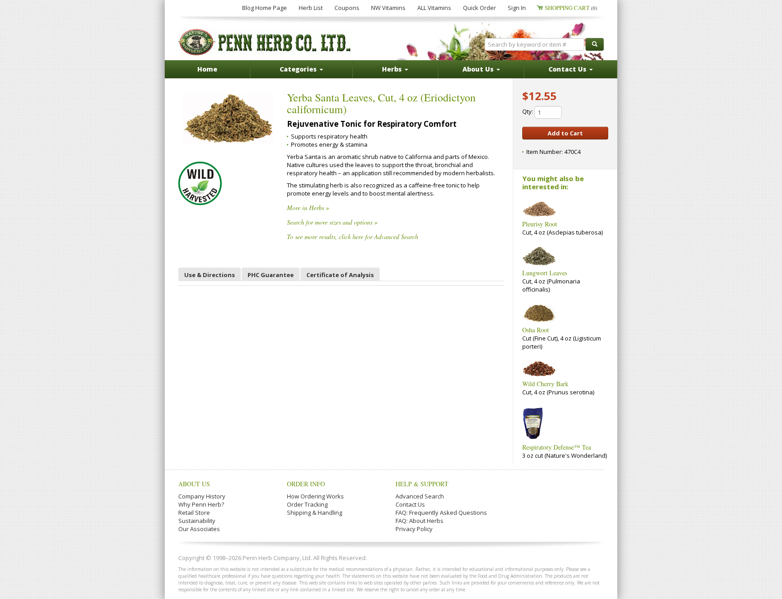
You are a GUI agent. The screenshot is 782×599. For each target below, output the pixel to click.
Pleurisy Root (539, 224)
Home (207, 69)
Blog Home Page (264, 8)
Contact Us (410, 504)
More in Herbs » (308, 207)
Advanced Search (420, 496)
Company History (201, 496)
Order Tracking (307, 504)
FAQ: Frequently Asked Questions (441, 512)
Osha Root (535, 330)
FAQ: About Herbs (419, 521)
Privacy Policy (414, 529)
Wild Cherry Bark (545, 383)
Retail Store (194, 512)
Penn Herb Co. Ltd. (265, 42)
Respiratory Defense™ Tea (556, 447)
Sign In (517, 8)
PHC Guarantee (271, 275)
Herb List (311, 8)
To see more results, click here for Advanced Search (352, 236)
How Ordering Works (315, 496)
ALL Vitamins (434, 8)
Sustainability (196, 521)
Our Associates (199, 529)
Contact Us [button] (568, 69)
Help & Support (422, 483)
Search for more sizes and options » (332, 222)
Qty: (528, 111)
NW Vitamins (388, 8)
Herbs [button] (393, 69)
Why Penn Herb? (201, 504)
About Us (194, 483)
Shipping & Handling (314, 512)
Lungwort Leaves (544, 272)
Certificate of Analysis (340, 275)
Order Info (306, 483)
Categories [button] (299, 69)
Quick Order (479, 8)
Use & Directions (209, 275)
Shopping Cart (571, 8)
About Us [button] (479, 69)
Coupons (346, 8)
